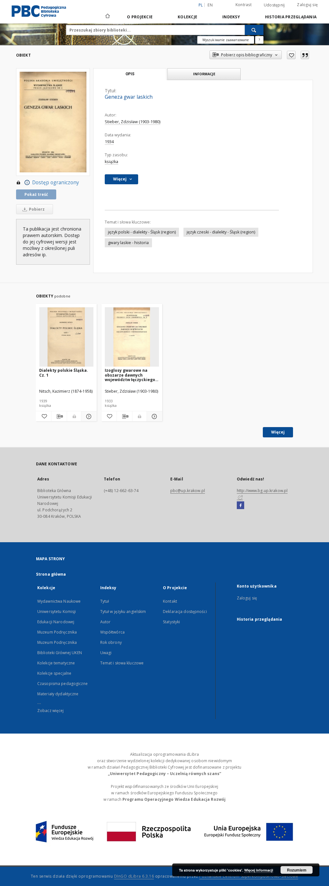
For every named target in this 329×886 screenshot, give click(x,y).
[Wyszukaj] (254, 30)
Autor (105, 622)
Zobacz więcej (50, 710)
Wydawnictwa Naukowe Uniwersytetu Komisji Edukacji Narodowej (59, 611)
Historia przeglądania (290, 17)
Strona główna (51, 574)
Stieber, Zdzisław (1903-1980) (132, 121)
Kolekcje (187, 17)
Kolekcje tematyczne (56, 663)
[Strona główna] (107, 17)
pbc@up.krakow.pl (187, 490)
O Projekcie (140, 17)
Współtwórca (112, 632)
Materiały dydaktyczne (58, 694)
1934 (109, 141)
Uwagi (106, 652)
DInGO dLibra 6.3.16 (134, 876)
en (210, 5)
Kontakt (170, 601)
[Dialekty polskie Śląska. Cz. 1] (66, 337)
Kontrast (244, 4)
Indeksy (231, 17)
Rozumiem (297, 870)
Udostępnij (274, 5)
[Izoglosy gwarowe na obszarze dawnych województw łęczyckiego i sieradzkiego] (132, 337)
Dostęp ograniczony (55, 182)
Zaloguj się (307, 4)
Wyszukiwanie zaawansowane (225, 40)
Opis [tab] (130, 74)
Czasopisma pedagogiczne (62, 683)
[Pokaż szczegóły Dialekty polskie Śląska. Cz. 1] (87, 416)
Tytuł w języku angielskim (123, 611)
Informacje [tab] (204, 73)
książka (111, 161)
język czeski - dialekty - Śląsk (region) (221, 232)
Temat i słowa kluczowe (122, 663)
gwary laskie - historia (128, 242)
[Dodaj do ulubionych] (291, 55)
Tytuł (104, 601)
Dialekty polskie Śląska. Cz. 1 (63, 373)
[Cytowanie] (305, 55)
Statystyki (171, 622)
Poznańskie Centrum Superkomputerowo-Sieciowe (248, 876)
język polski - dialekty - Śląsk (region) (142, 232)
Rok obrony (111, 642)
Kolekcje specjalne (54, 673)
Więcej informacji (258, 870)
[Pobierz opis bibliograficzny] (59, 416)
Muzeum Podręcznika (57, 632)
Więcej (278, 432)
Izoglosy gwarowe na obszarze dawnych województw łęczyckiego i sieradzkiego (131, 375)
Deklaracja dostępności (185, 611)
